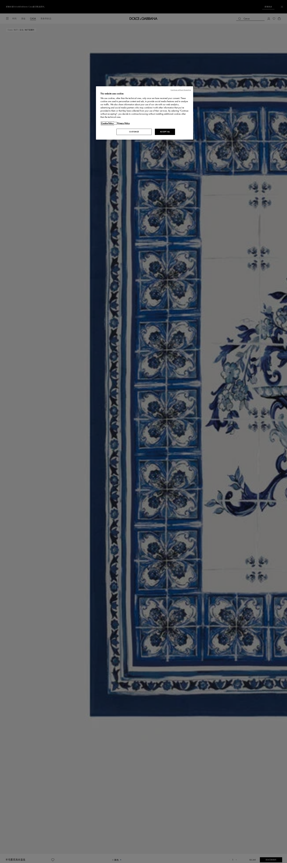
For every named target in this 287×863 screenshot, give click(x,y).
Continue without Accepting (181, 90)
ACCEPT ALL (165, 132)
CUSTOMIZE (134, 132)
